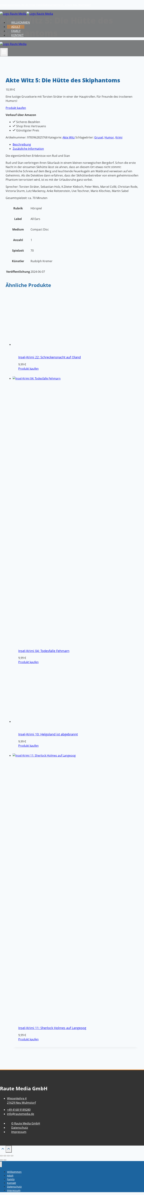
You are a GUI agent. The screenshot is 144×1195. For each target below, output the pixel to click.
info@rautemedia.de (12, 5)
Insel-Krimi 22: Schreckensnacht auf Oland (49, 357)
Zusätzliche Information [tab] (28, 149)
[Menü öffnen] (4, 52)
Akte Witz (69, 137)
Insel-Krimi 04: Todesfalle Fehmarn (43, 651)
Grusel (98, 137)
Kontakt (17, 35)
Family (16, 31)
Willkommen (20, 22)
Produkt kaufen (16, 108)
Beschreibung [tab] (22, 144)
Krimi (118, 137)
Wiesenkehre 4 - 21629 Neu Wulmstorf (68, 5)
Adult (15, 27)
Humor (109, 137)
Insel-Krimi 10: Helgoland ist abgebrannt (48, 944)
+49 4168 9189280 (34, 5)
